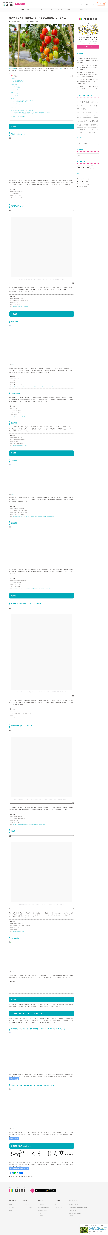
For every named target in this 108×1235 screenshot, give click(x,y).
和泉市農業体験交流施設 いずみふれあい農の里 (24, 100)
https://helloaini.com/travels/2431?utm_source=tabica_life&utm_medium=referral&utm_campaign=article (33, 991)
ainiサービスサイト (83, 179)
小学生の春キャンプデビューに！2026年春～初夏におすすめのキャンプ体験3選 (87, 88)
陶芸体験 (91, 132)
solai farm (16, 86)
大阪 (16, 1176)
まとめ (14, 107)
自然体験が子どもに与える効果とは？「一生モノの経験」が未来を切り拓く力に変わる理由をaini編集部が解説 (88, 74)
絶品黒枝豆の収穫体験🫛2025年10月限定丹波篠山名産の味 (98, 1228)
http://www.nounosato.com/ (17, 719)
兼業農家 (96, 117)
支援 (83, 125)
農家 (96, 129)
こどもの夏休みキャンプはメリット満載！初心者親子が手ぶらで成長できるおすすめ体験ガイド (88, 67)
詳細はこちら (13, 1079)
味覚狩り (87, 121)
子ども (79, 125)
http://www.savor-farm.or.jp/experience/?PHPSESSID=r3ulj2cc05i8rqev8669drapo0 (28, 824)
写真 (78, 121)
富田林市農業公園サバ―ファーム (22, 101)
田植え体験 (92, 127)
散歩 (86, 124)
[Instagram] (92, 167)
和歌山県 (14, 84)
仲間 (90, 117)
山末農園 (16, 93)
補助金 (90, 129)
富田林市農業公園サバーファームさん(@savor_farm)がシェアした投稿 (33, 799)
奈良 (32, 1176)
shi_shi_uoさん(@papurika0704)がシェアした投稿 (33, 279)
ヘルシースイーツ (92, 115)
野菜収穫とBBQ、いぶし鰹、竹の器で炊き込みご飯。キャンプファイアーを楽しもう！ (33, 112)
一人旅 (82, 117)
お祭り (93, 101)
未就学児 (79, 127)
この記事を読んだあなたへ (18, 116)
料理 (90, 125)
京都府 (14, 92)
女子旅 (95, 121)
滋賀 (29, 1176)
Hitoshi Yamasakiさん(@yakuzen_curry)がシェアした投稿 (33, 692)
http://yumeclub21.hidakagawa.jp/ (18, 416)
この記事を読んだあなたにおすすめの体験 (22, 110)
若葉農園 (16, 89)
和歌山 (25, 1176)
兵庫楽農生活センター (19, 81)
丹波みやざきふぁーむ (19, 80)
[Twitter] (83, 167)
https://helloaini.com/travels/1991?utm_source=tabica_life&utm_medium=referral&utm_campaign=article (33, 516)
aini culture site (83, 181)
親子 (93, 130)
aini (13, 177)
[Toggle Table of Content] (70, 76)
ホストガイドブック (83, 184)
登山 (78, 129)
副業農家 (81, 121)
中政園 (16, 103)
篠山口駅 (99, 1231)
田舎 (96, 127)
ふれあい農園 (17, 104)
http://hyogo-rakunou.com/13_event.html (20, 306)
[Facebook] (79, 167)
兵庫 (22, 1176)
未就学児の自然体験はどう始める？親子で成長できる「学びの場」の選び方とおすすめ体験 (88, 60)
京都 (19, 1176)
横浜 (89, 127)
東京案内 (86, 127)
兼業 (93, 117)
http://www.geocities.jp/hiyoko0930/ (19, 445)
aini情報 (80, 102)
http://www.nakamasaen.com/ (18, 931)
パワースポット (84, 115)
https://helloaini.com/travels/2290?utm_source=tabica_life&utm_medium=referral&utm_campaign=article (33, 386)
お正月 (86, 102)
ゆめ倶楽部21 (17, 87)
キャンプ (92, 112)
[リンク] (7, 4)
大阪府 (14, 98)
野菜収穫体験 (12, 68)
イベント (84, 109)
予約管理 (87, 117)
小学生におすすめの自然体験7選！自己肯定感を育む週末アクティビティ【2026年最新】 (87, 81)
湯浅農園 (16, 95)
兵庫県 (13, 78)
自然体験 (82, 130)
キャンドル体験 (86, 112)
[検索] (86, 10)
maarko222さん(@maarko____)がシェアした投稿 (32, 904)
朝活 (98, 125)
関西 (61, 68)
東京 (82, 127)
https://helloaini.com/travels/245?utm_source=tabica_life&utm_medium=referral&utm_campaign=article (32, 588)
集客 (94, 132)
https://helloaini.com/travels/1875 (18, 199)
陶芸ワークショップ (84, 132)
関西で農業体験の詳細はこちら (18, 1168)
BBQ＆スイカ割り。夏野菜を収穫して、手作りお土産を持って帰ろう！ (30, 113)
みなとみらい (86, 105)
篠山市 (95, 1231)
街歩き (86, 129)
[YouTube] (88, 167)
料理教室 (93, 125)
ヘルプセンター (82, 186)
